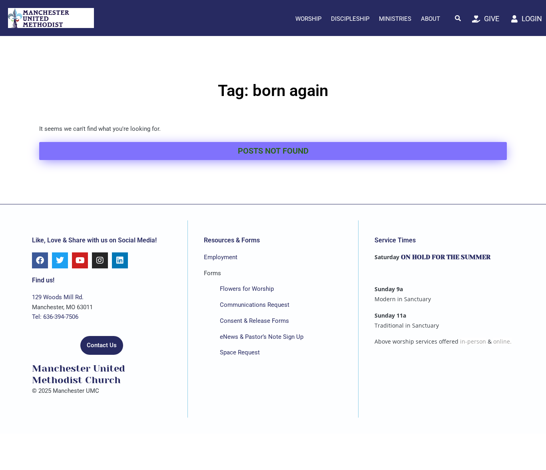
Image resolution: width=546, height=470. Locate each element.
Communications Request (254, 304)
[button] (458, 18)
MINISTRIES (395, 18)
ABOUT (430, 18)
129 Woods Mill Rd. (58, 297)
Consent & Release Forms (254, 320)
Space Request (240, 352)
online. (502, 341)
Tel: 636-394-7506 (55, 316)
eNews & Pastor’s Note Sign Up (261, 336)
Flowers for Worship (247, 288)
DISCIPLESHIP (350, 18)
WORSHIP (308, 18)
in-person (473, 341)
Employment (220, 257)
